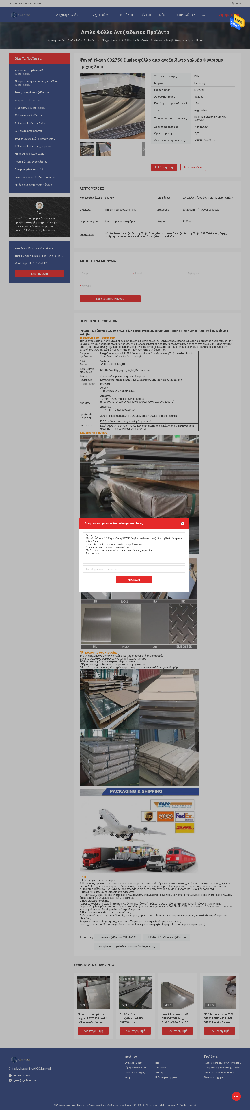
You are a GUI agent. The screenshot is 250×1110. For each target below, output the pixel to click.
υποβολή (134, 580)
